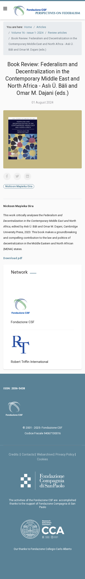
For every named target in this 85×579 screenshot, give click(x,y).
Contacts (28, 454)
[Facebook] (7, 176)
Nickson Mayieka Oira (18, 186)
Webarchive (45, 454)
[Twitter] (17, 176)
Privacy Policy (65, 454)
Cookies (42, 459)
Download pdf (12, 258)
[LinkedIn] (27, 176)
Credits (14, 454)
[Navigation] (5, 8)
